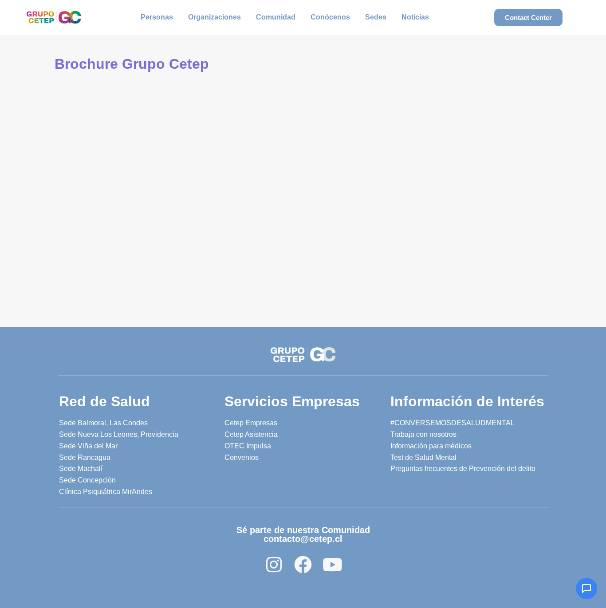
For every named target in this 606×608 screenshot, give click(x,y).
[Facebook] (303, 564)
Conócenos (330, 17)
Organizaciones (214, 17)
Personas (157, 17)
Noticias (415, 17)
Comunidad (275, 17)
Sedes (375, 17)
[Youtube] (332, 564)
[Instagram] (273, 564)
